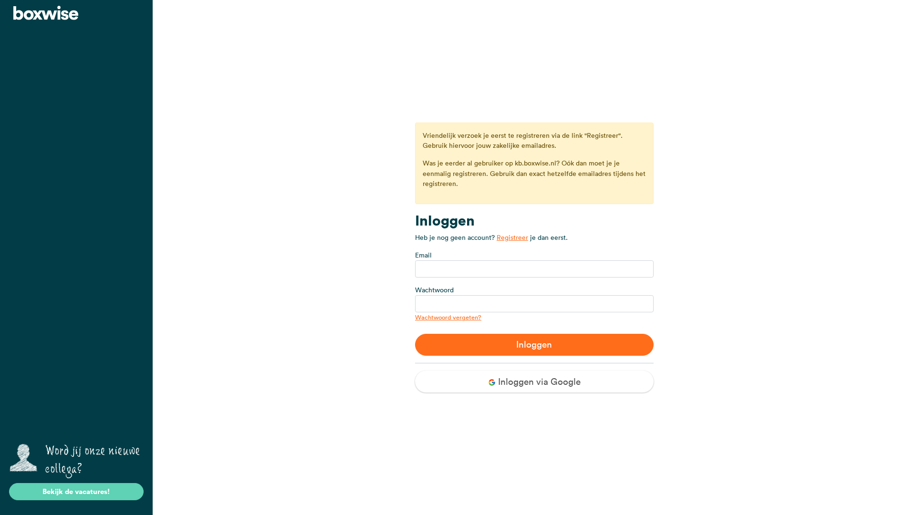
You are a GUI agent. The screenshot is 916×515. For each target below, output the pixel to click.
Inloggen (534, 344)
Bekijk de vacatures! (76, 491)
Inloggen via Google (538, 381)
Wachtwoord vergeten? (448, 317)
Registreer (512, 237)
